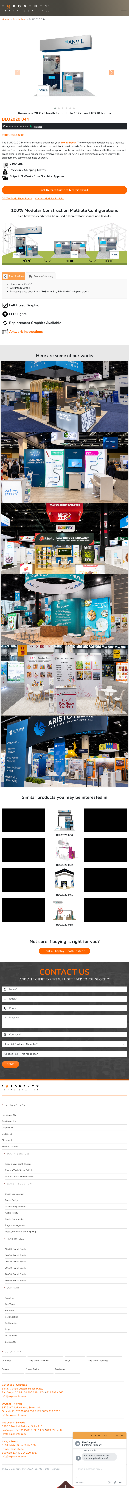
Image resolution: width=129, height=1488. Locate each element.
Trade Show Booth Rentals (18, 1163)
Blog (7, 1329)
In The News (11, 1335)
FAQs (67, 1360)
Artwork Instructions (25, 331)
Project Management (15, 1225)
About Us (9, 1297)
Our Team (10, 1304)
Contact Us (10, 1341)
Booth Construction (14, 1219)
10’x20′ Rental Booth (15, 1249)
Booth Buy (19, 19)
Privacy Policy (32, 1369)
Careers (5, 1369)
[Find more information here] (99, 1459)
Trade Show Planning (97, 1360)
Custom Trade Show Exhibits (19, 1170)
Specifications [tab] (16, 276)
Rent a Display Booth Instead (64, 951)
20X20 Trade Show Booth (17, 198)
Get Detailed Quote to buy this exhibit (64, 190)
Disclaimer (60, 1369)
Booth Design (11, 1200)
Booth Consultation (14, 1193)
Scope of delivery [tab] (43, 276)
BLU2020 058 (64, 924)
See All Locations (10, 1146)
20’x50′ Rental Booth (15, 1274)
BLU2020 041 (64, 895)
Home (5, 19)
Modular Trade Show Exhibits (19, 1176)
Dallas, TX (7, 1133)
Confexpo (6, 1360)
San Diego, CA (9, 1121)
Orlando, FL (8, 1127)
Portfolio (9, 1310)
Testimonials (11, 1323)
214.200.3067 (29, 1453)
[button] (55, 108)
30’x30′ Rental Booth (15, 1280)
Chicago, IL (7, 1140)
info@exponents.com (14, 1396)
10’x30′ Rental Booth (15, 1255)
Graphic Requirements (16, 1206)
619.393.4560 (54, 1392)
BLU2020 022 (64, 865)
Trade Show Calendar (38, 1360)
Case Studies (11, 1316)
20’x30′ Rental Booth (15, 1267)
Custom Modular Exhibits (49, 198)
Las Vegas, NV (9, 1115)
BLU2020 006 (64, 835)
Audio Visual (11, 1212)
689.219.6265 (51, 1411)
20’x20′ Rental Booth (15, 1261)
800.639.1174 (36, 1392)
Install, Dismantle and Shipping (20, 1231)
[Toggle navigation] (123, 8)
